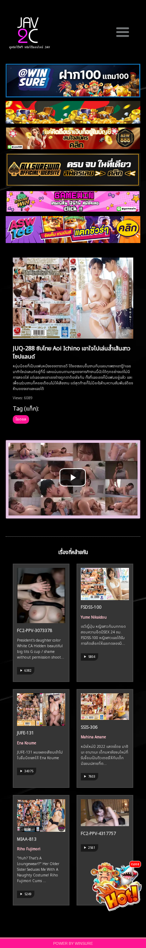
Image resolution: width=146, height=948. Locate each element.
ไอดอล (21, 419)
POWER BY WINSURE (73, 943)
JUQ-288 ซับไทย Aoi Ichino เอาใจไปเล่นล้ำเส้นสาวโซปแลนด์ (71, 352)
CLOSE (135, 864)
